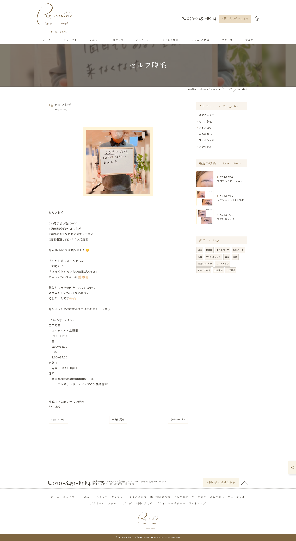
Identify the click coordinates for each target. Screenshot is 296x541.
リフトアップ (222, 263)
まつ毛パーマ (222, 249)
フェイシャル (206, 140)
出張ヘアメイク (205, 263)
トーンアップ (204, 270)
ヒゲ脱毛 (231, 270)
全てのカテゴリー (209, 115)
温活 (227, 256)
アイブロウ (205, 127)
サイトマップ (197, 503)
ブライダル (205, 146)
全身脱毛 (218, 270)
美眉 (200, 256)
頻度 (200, 249)
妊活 (235, 256)
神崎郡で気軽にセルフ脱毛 (66, 402)
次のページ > (178, 419)
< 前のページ (58, 419)
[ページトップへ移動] (244, 482)
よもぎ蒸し (205, 134)
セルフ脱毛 (54, 406)
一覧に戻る (118, 419)
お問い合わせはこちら (235, 18)
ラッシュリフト (213, 256)
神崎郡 (209, 249)
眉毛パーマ (238, 249)
